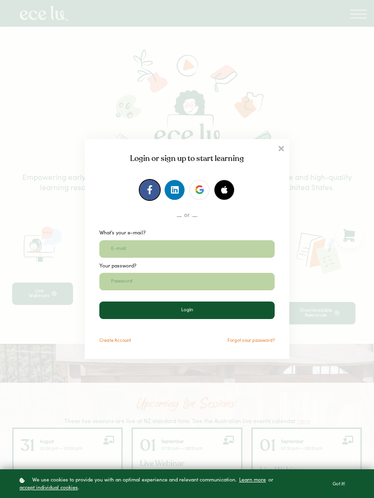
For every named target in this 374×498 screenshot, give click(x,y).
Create (115, 340)
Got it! (339, 484)
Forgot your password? (251, 340)
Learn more (252, 480)
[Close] (281, 147)
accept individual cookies (48, 488)
